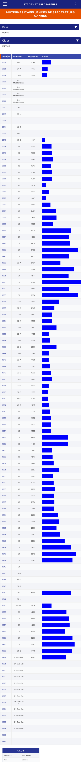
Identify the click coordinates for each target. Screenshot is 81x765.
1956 (4, 502)
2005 (4, 185)
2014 (4, 127)
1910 (4, 741)
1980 (4, 347)
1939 (4, 612)
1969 (4, 418)
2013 (4, 133)
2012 (4, 140)
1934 (4, 644)
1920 (4, 735)
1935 (4, 638)
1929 (4, 677)
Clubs (40, 40)
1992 (4, 269)
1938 (4, 619)
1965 (4, 444)
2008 (4, 166)
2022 (4, 88)
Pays (39, 27)
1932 (4, 657)
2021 (4, 95)
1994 (4, 256)
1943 (4, 586)
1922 (4, 722)
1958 (4, 489)
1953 (4, 522)
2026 (4, 62)
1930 (4, 670)
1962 (4, 463)
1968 (4, 424)
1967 (4, 431)
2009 (4, 159)
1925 (4, 703)
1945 (4, 573)
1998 (4, 230)
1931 (4, 664)
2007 (4, 172)
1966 (4, 437)
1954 (4, 515)
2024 (4, 75)
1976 (4, 373)
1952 (4, 528)
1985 (4, 315)
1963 (4, 457)
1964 (4, 450)
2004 (4, 192)
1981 (4, 340)
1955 (4, 509)
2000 (4, 218)
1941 (4, 599)
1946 (4, 567)
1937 (4, 625)
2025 (4, 69)
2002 (4, 205)
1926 (4, 696)
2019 (4, 108)
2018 (4, 114)
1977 (4, 366)
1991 (4, 276)
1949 (4, 547)
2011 (4, 146)
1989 (4, 289)
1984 (4, 321)
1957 (4, 496)
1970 (4, 412)
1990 (4, 282)
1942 (4, 593)
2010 (4, 153)
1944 (4, 580)
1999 (4, 224)
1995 (4, 250)
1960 (4, 476)
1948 (4, 554)
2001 (4, 211)
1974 (4, 386)
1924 (4, 709)
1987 (4, 302)
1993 (4, 263)
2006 (4, 179)
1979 (4, 353)
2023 (4, 82)
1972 (4, 399)
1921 (4, 728)
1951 (4, 534)
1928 (4, 683)
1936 (4, 631)
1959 (4, 483)
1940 (4, 606)
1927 (4, 690)
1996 (4, 243)
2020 (4, 101)
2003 (4, 198)
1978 (4, 360)
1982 (4, 334)
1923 (4, 716)
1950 (4, 541)
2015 (4, 121)
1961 (4, 470)
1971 (4, 405)
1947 (4, 560)
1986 (4, 308)
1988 (4, 295)
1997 (4, 237)
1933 (4, 651)
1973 (4, 392)
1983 (4, 327)
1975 (4, 379)
